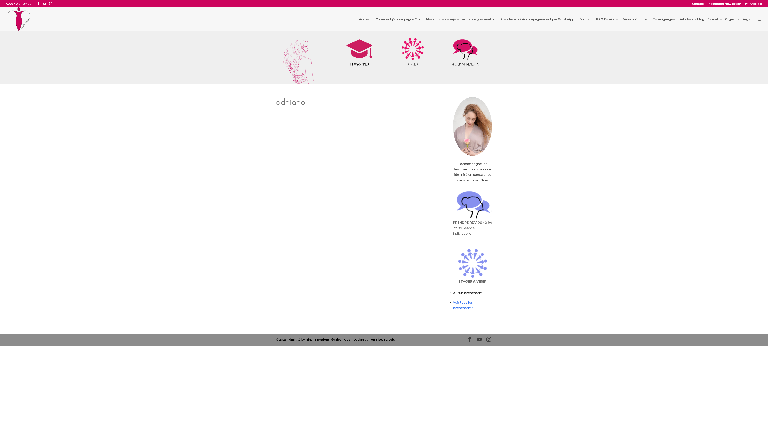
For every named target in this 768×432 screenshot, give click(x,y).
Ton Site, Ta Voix (382, 339)
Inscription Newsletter (724, 4)
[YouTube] (44, 3)
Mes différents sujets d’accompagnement (458, 19)
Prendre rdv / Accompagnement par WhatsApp (537, 19)
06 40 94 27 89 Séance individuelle (472, 228)
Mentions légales (328, 339)
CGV (347, 339)
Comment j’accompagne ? (396, 19)
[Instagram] (50, 3)
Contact (698, 4)
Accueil (364, 19)
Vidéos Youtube (635, 19)
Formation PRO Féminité (598, 19)
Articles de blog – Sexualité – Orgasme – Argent (717, 19)
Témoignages (664, 19)
